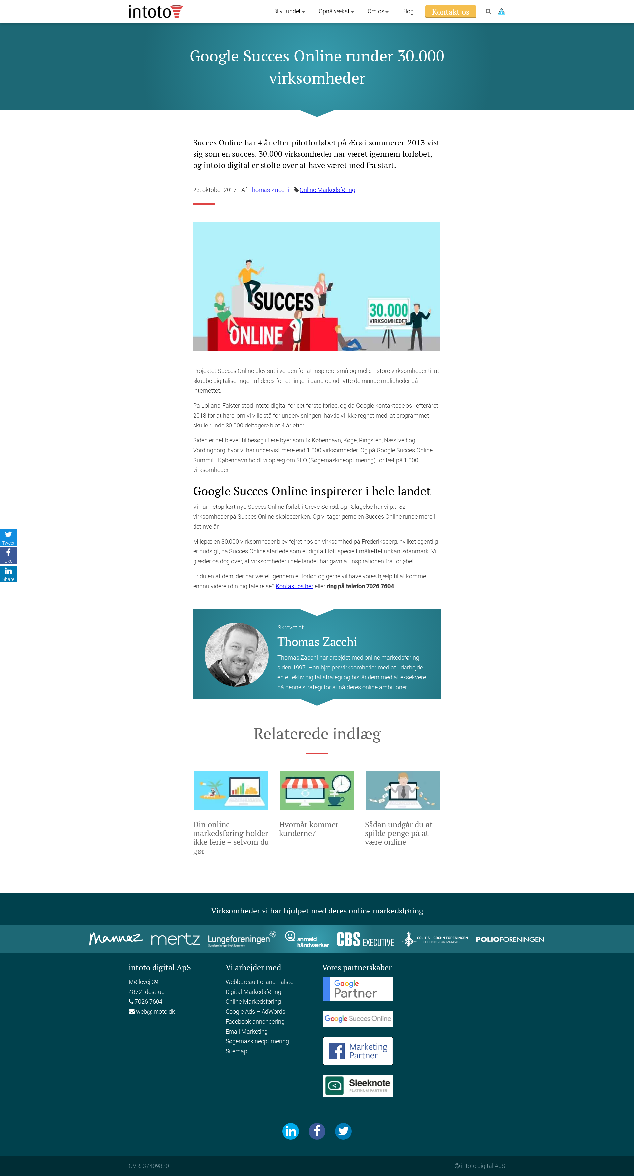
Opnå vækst (334, 11)
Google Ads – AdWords (255, 1011)
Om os (376, 11)
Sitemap (236, 1051)
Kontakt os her (294, 586)
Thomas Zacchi (268, 189)
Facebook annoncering (255, 1021)
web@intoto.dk (155, 1011)
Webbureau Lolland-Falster (260, 981)
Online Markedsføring (327, 189)
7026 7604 (147, 1001)
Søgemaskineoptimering (257, 1041)
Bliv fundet (287, 11)
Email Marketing (247, 1031)
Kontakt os (450, 11)
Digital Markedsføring (253, 991)
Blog (408, 11)
